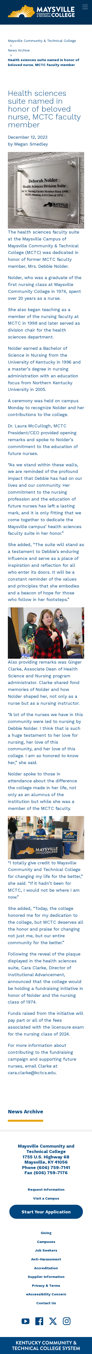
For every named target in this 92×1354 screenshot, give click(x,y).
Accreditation (46, 1268)
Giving (46, 1233)
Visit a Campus (46, 1198)
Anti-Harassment (46, 1259)
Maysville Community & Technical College (42, 41)
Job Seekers (46, 1250)
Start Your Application (46, 1211)
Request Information (46, 1189)
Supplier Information (46, 1277)
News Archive (19, 50)
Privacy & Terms (46, 1285)
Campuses (46, 1242)
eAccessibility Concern (46, 1294)
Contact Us (46, 1303)
